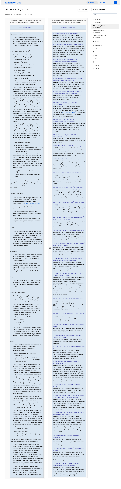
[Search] (115, 2)
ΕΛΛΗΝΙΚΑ (91, 2)
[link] (105, 26)
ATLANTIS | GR (99, 9)
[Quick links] (13, 2)
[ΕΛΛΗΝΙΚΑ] (95, 3)
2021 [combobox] (95, 14)
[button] (105, 19)
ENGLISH (102, 2)
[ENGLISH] (106, 3)
